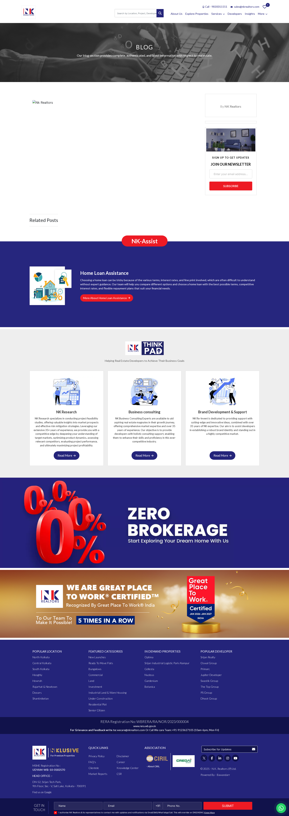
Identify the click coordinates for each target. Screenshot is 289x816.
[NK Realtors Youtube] (235, 758)
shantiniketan (40, 698)
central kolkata (41, 663)
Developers (235, 13)
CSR (119, 773)
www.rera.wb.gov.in (144, 726)
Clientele (93, 768)
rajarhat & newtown (44, 686)
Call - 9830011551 (216, 6)
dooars (37, 692)
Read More (65, 455)
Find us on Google (42, 792)
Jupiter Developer (211, 675)
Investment (95, 686)
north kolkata (41, 657)
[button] (254, 749)
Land (91, 680)
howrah (37, 680)
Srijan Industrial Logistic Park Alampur (167, 663)
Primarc (205, 669)
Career (121, 762)
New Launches (97, 657)
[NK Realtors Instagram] (227, 758)
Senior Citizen (96, 710)
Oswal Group (209, 663)
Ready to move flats (100, 663)
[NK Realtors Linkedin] (219, 758)
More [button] (261, 13)
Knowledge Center (128, 768)
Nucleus (149, 675)
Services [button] (216, 13)
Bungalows (94, 669)
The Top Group (210, 686)
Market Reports (97, 773)
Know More (209, 812)
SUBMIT (228, 806)
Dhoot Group (209, 698)
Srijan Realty (208, 657)
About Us (176, 13)
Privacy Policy (96, 756)
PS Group (206, 692)
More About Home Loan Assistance (105, 298)
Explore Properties (196, 13)
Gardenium (151, 680)
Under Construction (100, 698)
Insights (250, 13)
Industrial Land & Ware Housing (107, 692)
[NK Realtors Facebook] (211, 758)
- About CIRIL (153, 766)
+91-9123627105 (182, 730)
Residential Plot (97, 704)
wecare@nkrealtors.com (131, 730)
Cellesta (149, 669)
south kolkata (40, 669)
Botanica (149, 686)
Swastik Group (209, 680)
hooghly (37, 675)
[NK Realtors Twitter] (204, 758)
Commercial (95, 675)
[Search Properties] (160, 13)
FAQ (92, 762)
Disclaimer (123, 756)
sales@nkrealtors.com (246, 6)
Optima (148, 657)
